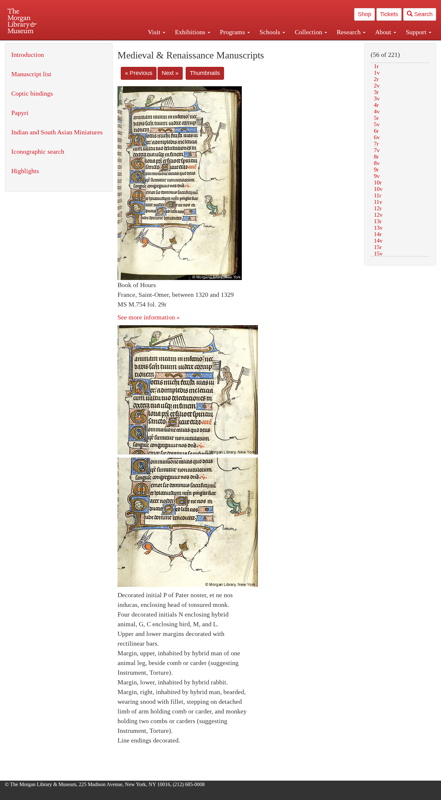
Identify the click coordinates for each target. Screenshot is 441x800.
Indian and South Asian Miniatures (57, 132)
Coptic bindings (32, 93)
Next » (170, 73)
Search (423, 14)
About (384, 32)
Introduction (27, 54)
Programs (233, 32)
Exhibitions (191, 32)
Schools (271, 32)
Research (349, 32)
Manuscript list (31, 74)
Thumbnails (205, 73)
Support (417, 32)
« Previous (138, 73)
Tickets (389, 14)
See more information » (149, 317)
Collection (309, 32)
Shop (364, 14)
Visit (155, 32)
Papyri (19, 112)
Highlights (25, 170)
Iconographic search (37, 151)
